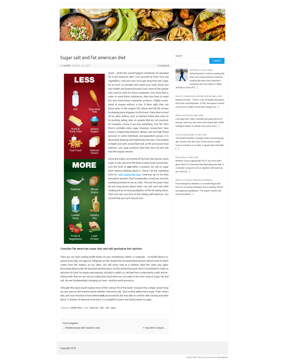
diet (102, 307)
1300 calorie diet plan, (129, 174)
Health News (77, 307)
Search (178, 56)
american (94, 307)
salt (107, 307)
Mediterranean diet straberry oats (81, 327)
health (67, 65)
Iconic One (191, 357)
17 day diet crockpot (154, 327)
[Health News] (142, 40)
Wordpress (222, 357)
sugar (113, 307)
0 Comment (163, 65)
